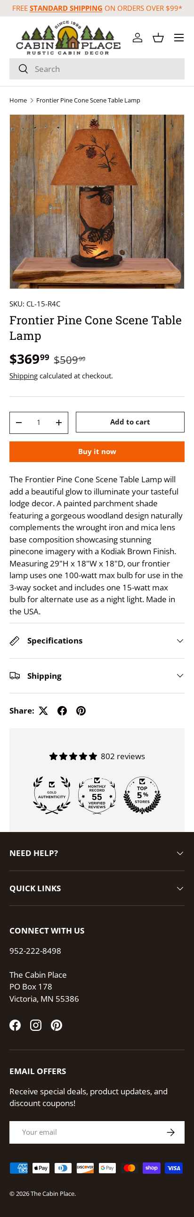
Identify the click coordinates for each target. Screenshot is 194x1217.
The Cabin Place (52, 1193)
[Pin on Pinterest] (81, 710)
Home (18, 100)
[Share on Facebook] (62, 710)
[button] (158, 37)
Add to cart (130, 421)
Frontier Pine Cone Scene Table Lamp (88, 100)
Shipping (23, 375)
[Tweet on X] (43, 710)
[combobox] (97, 68)
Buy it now (97, 451)
